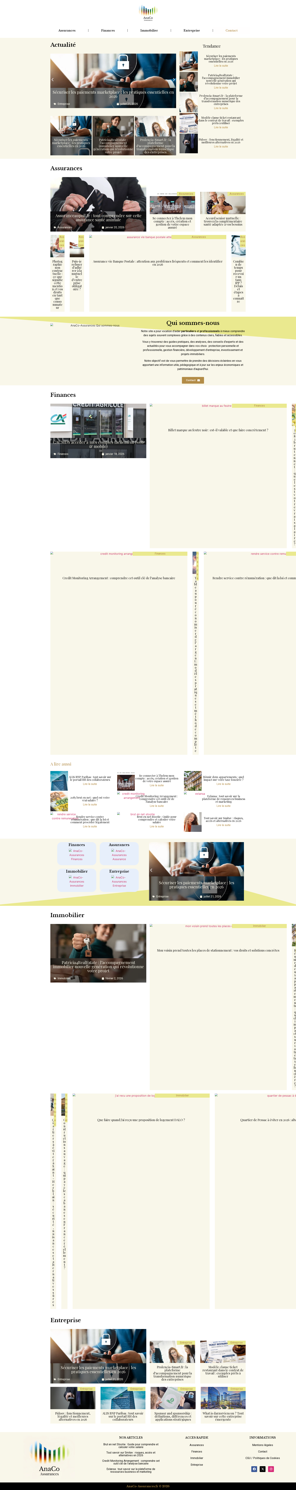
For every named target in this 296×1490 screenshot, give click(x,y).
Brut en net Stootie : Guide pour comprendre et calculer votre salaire (157, 819)
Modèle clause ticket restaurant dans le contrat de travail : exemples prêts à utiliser (221, 120)
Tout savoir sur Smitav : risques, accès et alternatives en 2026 (223, 819)
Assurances (67, 30)
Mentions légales (262, 1445)
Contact (232, 30)
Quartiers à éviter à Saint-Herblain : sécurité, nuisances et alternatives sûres (53, 1212)
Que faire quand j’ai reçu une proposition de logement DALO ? (141, 1120)
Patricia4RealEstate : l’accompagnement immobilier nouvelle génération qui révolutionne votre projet (113, 146)
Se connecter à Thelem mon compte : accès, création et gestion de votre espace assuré (172, 222)
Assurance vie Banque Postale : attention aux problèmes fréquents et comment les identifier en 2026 (158, 262)
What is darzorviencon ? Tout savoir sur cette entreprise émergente (223, 1416)
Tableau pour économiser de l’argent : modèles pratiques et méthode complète (195, 664)
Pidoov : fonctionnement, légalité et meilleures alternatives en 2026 (221, 141)
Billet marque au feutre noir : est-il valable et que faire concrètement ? (218, 430)
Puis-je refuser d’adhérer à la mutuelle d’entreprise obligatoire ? (77, 275)
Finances (108, 30)
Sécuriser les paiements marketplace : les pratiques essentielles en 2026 (113, 94)
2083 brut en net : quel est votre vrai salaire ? (294, 487)
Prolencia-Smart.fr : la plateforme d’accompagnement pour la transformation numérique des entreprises (155, 146)
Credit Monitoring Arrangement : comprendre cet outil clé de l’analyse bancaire (119, 578)
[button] (52, 80)
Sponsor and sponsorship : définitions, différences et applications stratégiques (173, 1416)
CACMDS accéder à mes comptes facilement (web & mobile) (98, 444)
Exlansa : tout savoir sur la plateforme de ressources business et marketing (223, 798)
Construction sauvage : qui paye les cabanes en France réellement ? (64, 1194)
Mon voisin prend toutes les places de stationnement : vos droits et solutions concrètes (218, 950)
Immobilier (149, 30)
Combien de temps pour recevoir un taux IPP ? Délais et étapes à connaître (238, 281)
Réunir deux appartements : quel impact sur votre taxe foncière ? (223, 778)
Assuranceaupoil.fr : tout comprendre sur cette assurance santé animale (98, 217)
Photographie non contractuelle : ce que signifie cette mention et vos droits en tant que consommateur (57, 284)
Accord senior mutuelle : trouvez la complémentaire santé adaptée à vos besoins (223, 221)
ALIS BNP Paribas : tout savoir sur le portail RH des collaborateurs (90, 778)
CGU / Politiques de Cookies (262, 1458)
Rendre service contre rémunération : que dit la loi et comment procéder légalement (89, 819)
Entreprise (192, 30)
